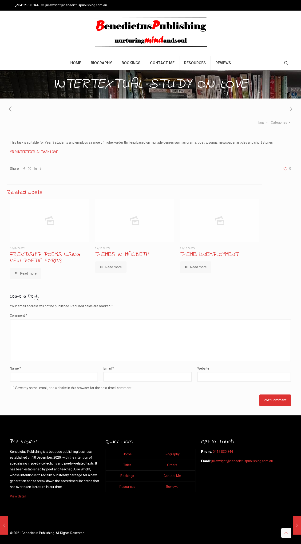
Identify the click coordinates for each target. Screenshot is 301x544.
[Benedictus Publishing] (150, 33)
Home (127, 454)
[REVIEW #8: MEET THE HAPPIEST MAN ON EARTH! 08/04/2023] (4, 525)
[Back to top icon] (286, 533)
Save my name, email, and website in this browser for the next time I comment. (73, 388)
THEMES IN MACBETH (122, 254)
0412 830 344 (28, 5)
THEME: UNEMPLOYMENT (209, 254)
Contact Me (172, 476)
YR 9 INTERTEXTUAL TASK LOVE (34, 152)
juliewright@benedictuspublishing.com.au (76, 5)
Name (15, 368)
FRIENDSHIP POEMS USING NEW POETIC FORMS (45, 257)
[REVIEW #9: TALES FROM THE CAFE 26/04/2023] (297, 525)
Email (108, 368)
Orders (172, 465)
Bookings (127, 476)
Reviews (172, 487)
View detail (18, 496)
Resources (127, 487)
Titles (127, 465)
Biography (172, 454)
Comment (18, 315)
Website (203, 368)
